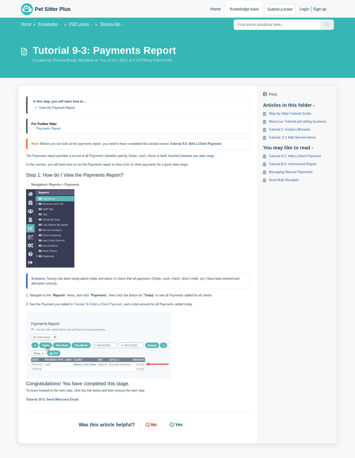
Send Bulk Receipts (283, 180)
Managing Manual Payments (290, 172)
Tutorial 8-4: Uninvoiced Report (292, 164)
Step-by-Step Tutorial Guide (124, 24)
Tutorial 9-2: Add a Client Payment (295, 156)
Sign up (319, 9)
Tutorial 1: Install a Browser (289, 129)
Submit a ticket (279, 9)
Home (215, 9)
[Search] (327, 24)
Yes (179, 424)
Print (273, 94)
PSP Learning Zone (86, 24)
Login (304, 9)
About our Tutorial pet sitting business (297, 121)
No (154, 424)
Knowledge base (244, 9)
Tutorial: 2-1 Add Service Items (292, 137)
